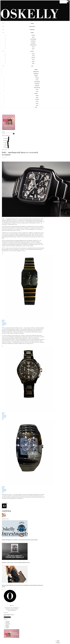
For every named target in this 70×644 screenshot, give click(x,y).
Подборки (37, 77)
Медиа (37, 79)
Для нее (33, 55)
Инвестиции (37, 85)
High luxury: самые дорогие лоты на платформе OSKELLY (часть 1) (16, 562)
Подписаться (7, 617)
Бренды (33, 61)
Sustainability (37, 83)
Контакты (58, 642)
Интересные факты (37, 87)
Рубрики (32, 32)
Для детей (33, 57)
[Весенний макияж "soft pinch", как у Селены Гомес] (4, 516)
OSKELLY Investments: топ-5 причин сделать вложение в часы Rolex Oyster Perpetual (19, 539)
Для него (33, 53)
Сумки (33, 63)
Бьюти (33, 48)
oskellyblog (5, 503)
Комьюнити (32, 29)
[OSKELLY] (29, 16)
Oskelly (58, 640)
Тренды (33, 46)
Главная (32, 23)
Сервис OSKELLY (32, 26)
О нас (36, 107)
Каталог (32, 51)
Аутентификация (37, 81)
